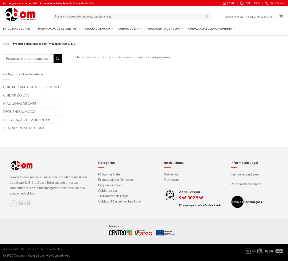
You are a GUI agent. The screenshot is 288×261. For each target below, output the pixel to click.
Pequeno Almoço (110, 185)
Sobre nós (171, 174)
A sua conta (11, 248)
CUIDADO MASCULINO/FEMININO (210, 28)
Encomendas (54, 248)
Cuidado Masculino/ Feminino (119, 201)
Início (6, 43)
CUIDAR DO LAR (128, 28)
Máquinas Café (109, 174)
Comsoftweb (61, 255)
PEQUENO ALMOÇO (97, 28)
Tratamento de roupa (113, 196)
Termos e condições (245, 174)
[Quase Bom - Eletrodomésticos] (24, 14)
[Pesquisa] (206, 16)
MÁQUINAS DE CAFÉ (16, 28)
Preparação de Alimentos (116, 179)
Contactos (171, 179)
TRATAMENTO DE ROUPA (164, 28)
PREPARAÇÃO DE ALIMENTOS (57, 28)
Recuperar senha (32, 248)
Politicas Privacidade (246, 184)
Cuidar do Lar (107, 190)
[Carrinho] (281, 16)
